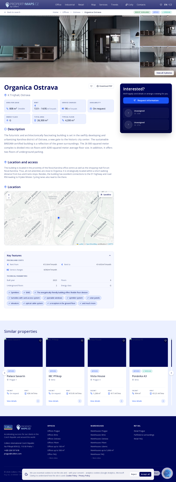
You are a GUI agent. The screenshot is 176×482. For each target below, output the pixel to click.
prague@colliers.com (13, 453)
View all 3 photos (164, 73)
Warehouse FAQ (97, 454)
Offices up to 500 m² (56, 450)
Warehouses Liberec (99, 446)
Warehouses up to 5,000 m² (102, 450)
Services (103, 4)
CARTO (110, 244)
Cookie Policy (71, 475)
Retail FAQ (138, 438)
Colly (130, 4)
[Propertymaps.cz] (22, 5)
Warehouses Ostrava (99, 438)
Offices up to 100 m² (56, 446)
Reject (134, 474)
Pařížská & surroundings (144, 435)
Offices (65, 12)
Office (58, 4)
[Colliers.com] (8, 427)
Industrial (70, 4)
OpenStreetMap (91, 244)
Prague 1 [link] (13, 379)
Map (93, 4)
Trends (114, 4)
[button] (59, 218)
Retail (81, 4)
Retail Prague (139, 431)
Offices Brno (52, 435)
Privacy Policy (84, 475)
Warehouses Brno (98, 435)
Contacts (141, 4)
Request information (148, 100)
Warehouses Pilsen (98, 442)
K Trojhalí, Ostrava (19, 95)
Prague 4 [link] (96, 379)
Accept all (145, 474)
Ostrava (76, 12)
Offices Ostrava (53, 438)
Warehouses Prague (99, 431)
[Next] (171, 373)
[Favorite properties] (161, 5)
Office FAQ (52, 454)
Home (55, 12)
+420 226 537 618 (11, 450)
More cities (53, 458)
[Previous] (4, 373)
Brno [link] (53, 379)
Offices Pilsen (53, 442)
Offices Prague (53, 431)
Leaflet (80, 244)
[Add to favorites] (91, 86)
